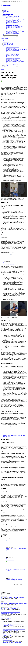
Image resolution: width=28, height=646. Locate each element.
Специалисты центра (8, 14)
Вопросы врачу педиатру (12, 25)
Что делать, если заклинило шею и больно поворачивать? (14, 597)
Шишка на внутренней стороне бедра (9, 608)
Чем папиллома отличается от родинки (12, 642)
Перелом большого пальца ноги (8, 605)
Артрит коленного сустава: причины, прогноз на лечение (14, 603)
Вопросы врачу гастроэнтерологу (14, 21)
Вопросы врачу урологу (11, 17)
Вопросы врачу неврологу (12, 23)
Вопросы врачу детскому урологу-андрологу (16, 18)
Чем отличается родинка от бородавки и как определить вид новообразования (13, 634)
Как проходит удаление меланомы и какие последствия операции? (13, 625)
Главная (5, 10)
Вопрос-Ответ (6, 15)
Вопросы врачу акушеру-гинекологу (14, 26)
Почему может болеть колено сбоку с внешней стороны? (14, 580)
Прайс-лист (6, 11)
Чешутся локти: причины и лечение (9, 599)
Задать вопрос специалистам (12, 16)
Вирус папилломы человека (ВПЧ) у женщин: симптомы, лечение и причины (14, 629)
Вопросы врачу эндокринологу (13, 27)
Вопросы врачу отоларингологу (13, 30)
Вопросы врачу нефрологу (12, 22)
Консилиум (6, 5)
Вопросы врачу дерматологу (12, 20)
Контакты (5, 34)
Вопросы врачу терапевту (12, 32)
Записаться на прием (8, 12)
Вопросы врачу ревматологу (12, 33)
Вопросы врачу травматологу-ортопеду (15, 31)
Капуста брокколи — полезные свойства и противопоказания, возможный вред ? (10, 612)
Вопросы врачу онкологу (12, 28)
